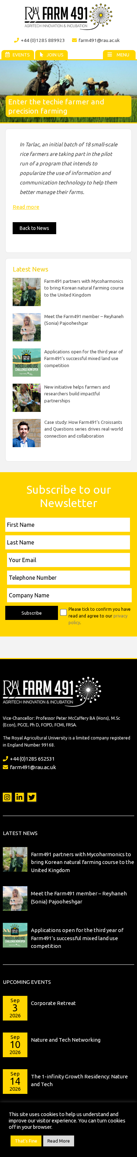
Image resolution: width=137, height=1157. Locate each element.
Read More (58, 1140)
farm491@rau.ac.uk (99, 40)
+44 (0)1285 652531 (32, 759)
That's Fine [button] (26, 1140)
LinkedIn (19, 797)
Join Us (55, 54)
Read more (26, 207)
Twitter (31, 797)
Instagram (7, 797)
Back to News (34, 228)
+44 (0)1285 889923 (43, 40)
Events (21, 54)
